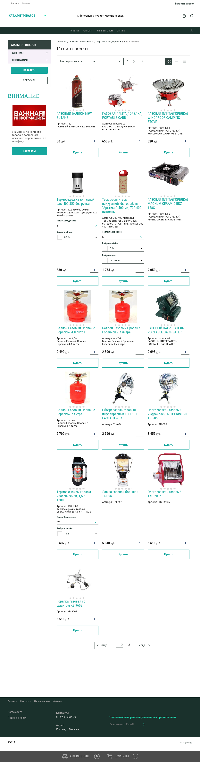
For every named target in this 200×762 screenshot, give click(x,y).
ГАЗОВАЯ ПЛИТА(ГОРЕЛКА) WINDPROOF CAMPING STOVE (168, 117)
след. (142, 61)
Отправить (143, 724)
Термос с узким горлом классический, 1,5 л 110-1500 (74, 496)
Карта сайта (15, 712)
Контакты (88, 30)
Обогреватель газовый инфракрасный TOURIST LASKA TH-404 (119, 414)
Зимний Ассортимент (81, 41)
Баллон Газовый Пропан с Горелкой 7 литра (76, 412)
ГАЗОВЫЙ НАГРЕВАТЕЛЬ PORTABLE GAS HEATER (166, 330)
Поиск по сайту (17, 718)
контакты (29, 151)
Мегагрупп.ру (186, 743)
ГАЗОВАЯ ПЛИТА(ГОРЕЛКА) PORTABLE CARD (122, 115)
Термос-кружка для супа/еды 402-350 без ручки (75, 201)
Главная (74, 30)
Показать (29, 70)
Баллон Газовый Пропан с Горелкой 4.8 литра (76, 330)
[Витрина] (168, 61)
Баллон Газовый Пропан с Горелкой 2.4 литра (121, 330)
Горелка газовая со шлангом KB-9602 (71, 603)
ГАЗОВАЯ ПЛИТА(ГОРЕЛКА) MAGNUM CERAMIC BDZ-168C (168, 203)
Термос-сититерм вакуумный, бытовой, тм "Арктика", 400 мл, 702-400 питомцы (121, 205)
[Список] (176, 61)
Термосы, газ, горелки (109, 41)
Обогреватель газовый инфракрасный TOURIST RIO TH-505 (168, 414)
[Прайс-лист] (184, 61)
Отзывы (121, 30)
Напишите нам (105, 30)
